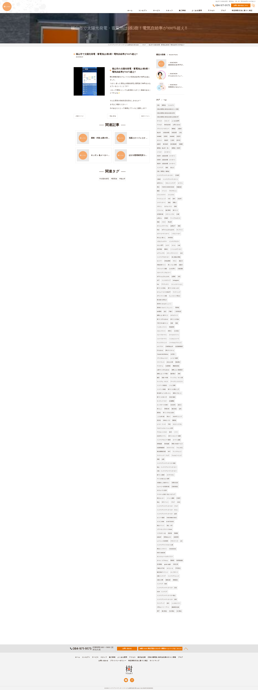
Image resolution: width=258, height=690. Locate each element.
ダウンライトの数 (162, 296)
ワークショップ (161, 199)
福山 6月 (169, 525)
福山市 (159, 133)
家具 (170, 432)
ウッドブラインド (162, 343)
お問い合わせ (176, 125)
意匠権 (170, 533)
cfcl (181, 541)
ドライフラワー (161, 195)
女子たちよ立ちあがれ (168, 230)
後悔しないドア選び (162, 374)
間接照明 (171, 327)
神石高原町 (173, 144)
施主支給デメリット (162, 572)
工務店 (159, 179)
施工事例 (168, 210)
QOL (180, 409)
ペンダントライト (162, 327)
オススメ (159, 140)
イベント (164, 191)
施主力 (181, 261)
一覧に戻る (112, 116)
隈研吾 (172, 560)
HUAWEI (159, 136)
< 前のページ (79, 116)
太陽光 (180, 129)
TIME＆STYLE (160, 568)
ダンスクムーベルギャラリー (165, 557)
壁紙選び (177, 362)
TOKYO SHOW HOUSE (168, 187)
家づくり (175, 210)
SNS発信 (170, 238)
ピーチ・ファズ (161, 424)
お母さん (159, 218)
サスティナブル (177, 424)
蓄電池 (164, 105)
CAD (179, 245)
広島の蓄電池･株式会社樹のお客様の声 (168, 117)
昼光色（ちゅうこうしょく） (165, 308)
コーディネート (161, 203)
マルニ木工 (180, 448)
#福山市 (122, 178)
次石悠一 (173, 354)
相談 (167, 168)
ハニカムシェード (174, 339)
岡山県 (170, 222)
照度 (172, 323)
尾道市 (166, 140)
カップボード (174, 572)
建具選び (173, 374)
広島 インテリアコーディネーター (167, 471)
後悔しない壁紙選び (177, 370)
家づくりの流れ (161, 288)
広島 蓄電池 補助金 (163, 171)
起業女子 (173, 226)
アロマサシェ (173, 191)
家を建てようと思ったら (164, 393)
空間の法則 (175, 483)
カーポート (167, 152)
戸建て (170, 311)
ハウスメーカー (176, 234)
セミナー (159, 261)
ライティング (176, 292)
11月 (169, 199)
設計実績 (159, 249)
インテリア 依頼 (162, 584)
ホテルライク (174, 315)
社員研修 (168, 366)
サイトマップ (154, 661)
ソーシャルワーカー (176, 249)
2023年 (180, 199)
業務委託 (175, 580)
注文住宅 (173, 405)
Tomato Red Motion (162, 354)
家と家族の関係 (176, 257)
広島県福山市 (169, 346)
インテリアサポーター (163, 257)
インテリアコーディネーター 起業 (167, 514)
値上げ (172, 168)
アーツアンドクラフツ (177, 382)
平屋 (169, 424)
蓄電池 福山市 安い (163, 148)
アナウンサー (165, 284)
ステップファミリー (172, 253)
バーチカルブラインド (175, 343)
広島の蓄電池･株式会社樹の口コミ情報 (168, 109)
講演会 (159, 413)
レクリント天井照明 (162, 541)
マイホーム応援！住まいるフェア (166, 494)
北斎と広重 (160, 580)
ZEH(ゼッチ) (166, 420)
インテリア (160, 168)
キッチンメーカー (162, 401)
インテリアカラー (174, 241)
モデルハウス (168, 206)
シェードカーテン (162, 339)
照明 (175, 206)
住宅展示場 (160, 214)
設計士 (180, 405)
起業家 (173, 276)
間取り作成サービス (177, 444)
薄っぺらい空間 (172, 265)
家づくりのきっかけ (173, 288)
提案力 (181, 265)
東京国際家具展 (161, 451)
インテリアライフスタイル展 (165, 545)
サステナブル (170, 448)
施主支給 (174, 409)
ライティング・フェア (163, 455)
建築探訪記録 (175, 607)
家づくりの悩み (175, 319)
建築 (158, 191)
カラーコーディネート (163, 234)
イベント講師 (170, 498)
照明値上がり (167, 537)
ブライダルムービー (162, 358)
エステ (167, 245)
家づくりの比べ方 (162, 397)
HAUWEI (172, 136)
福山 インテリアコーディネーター (167, 467)
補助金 (173, 129)
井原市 (178, 136)
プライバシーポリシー (163, 129)
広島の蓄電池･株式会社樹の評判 (166, 113)
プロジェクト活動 (162, 269)
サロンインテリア (170, 183)
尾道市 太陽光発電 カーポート (166, 164)
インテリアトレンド (173, 576)
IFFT (169, 451)
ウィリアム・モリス (162, 382)
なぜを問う (172, 269)
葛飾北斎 (168, 580)
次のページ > (145, 116)
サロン (175, 261)
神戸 (158, 611)
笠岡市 (165, 136)
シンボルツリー (176, 603)
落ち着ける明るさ (162, 300)
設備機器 (171, 401)
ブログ (173, 502)
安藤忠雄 (179, 187)
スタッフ (166, 121)
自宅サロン (160, 183)
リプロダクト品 (161, 533)
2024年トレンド (177, 417)
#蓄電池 (114, 178)
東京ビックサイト (162, 549)
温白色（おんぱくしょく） (164, 304)
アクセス (159, 125)
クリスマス (171, 195)
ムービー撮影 (174, 358)
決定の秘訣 (172, 397)
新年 (174, 199)
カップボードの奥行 (162, 405)
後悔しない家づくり (162, 315)
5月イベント (165, 502)
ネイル (173, 245)
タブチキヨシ (170, 475)
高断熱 (174, 420)
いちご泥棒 (172, 385)
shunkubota (172, 549)
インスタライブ (166, 280)
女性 (179, 276)
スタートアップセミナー (164, 273)
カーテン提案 (176, 440)
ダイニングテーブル (162, 226)
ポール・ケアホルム (162, 560)
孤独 (179, 226)
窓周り (170, 331)
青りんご (159, 409)
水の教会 (179, 611)
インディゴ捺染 (161, 389)
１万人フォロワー (162, 241)
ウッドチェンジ (177, 451)
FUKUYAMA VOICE (172, 518)
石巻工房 (175, 564)
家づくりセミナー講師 (175, 436)
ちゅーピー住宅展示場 (163, 487)
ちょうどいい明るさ (174, 296)
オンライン (180, 230)
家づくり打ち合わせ (162, 319)
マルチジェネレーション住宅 (165, 428)
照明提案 (159, 444)
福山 (158, 502)
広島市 (178, 498)
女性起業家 (167, 261)
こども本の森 (160, 417)
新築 (169, 203)
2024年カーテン (161, 436)
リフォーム (160, 210)
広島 (158, 105)
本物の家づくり (161, 265)
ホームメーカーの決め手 (164, 292)
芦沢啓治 (177, 568)
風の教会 (164, 611)
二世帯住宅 (178, 311)
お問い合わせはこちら (241, 5)
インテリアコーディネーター (165, 175)
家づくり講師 (160, 475)
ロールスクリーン (174, 335)
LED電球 (159, 311)
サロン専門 (160, 245)
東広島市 (165, 144)
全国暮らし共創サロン (163, 483)
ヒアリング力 (160, 253)
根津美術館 (180, 560)
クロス (164, 222)
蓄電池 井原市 (176, 148)
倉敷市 (159, 144)
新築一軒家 (165, 378)
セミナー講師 (160, 518)
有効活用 (174, 133)
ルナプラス (160, 346)
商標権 (176, 533)
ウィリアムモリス (175, 218)
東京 (158, 187)
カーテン (180, 183)
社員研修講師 (160, 448)
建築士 (166, 249)
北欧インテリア (161, 576)
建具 (158, 378)
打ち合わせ (160, 350)
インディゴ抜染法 (162, 385)
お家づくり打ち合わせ (163, 370)
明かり (169, 417)
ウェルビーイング (177, 455)
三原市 (172, 140)
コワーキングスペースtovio (164, 529)
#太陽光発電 (104, 178)
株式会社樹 (167, 125)
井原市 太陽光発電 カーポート (166, 156)
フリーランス (160, 362)
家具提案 (166, 444)
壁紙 (158, 222)
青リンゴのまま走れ (168, 413)
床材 (179, 374)
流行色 (159, 420)
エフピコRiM (160, 522)
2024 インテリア (162, 592)
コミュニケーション (176, 284)
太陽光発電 (166, 133)
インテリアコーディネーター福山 (166, 595)
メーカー (159, 152)
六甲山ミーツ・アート (163, 607)
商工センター (160, 498)
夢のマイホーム (170, 350)
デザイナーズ (174, 541)
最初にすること (177, 393)
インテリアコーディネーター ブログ (167, 506)
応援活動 (180, 269)
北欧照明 (176, 537)
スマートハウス (170, 214)
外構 (178, 214)
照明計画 (166, 409)
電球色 (177, 308)
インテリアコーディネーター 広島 (167, 588)
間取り (175, 203)
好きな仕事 (170, 362)
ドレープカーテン (162, 335)
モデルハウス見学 (162, 490)
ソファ (176, 432)
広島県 (177, 175)
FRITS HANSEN (161, 553)
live (158, 284)
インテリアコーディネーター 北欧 (167, 599)
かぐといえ (170, 568)
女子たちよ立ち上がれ (163, 276)
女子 (158, 280)
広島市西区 (175, 487)
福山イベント (160, 525)
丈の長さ (176, 331)
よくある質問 (175, 121)
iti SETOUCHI (170, 522)
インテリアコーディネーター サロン (167, 510)
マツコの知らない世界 (163, 479)
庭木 (168, 603)
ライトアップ (160, 603)
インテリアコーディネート (170, 179)
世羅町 (181, 144)
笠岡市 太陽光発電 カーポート (166, 160)
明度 (176, 323)
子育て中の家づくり (162, 323)
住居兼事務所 (179, 346)
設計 (165, 311)
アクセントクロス (162, 432)
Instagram (176, 280)
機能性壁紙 (176, 366)
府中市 (178, 140)
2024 (178, 502)
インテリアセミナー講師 (164, 440)
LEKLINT (159, 537)
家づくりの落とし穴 (173, 389)
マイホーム (160, 366)
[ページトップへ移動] (186, 649)
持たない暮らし (161, 238)
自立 (181, 253)
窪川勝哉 (159, 564)
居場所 (166, 218)
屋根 (158, 459)
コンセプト (171, 105)
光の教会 (171, 611)
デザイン (159, 206)
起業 (163, 459)
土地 (180, 133)
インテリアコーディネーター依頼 (166, 463)
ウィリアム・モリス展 (176, 378)
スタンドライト (161, 331)
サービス (159, 121)
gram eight (167, 564)
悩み (158, 230)
